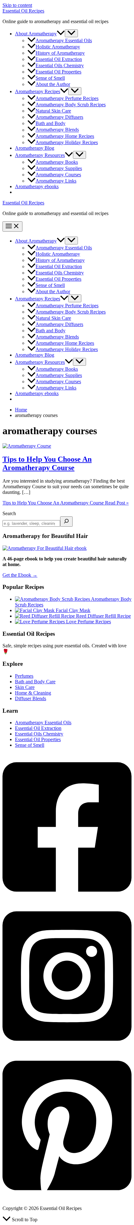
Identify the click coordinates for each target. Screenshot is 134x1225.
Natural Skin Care (53, 110)
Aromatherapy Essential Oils (64, 40)
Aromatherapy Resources (40, 155)
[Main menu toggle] (12, 226)
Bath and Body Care (35, 681)
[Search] (66, 521)
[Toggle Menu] (71, 33)
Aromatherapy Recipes (37, 91)
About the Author (53, 84)
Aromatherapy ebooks (37, 186)
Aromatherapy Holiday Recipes (67, 142)
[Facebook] (67, 899)
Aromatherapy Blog (34, 148)
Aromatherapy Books (57, 162)
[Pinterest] (67, 1197)
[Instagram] (67, 1048)
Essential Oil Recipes (23, 10)
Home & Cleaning (33, 692)
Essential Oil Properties (58, 71)
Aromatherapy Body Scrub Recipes (71, 104)
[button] (61, 33)
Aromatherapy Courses (58, 174)
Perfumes (24, 676)
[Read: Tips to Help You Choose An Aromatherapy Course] (26, 446)
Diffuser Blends (30, 698)
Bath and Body (50, 123)
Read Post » (65, 502)
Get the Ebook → (19, 575)
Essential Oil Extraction (59, 59)
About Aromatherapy (36, 33)
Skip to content (17, 5)
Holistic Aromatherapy (58, 46)
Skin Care (25, 687)
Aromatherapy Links (56, 180)
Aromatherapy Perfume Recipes (67, 98)
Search (9, 513)
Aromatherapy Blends (57, 130)
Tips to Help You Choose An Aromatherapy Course (47, 463)
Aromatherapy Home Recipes (65, 136)
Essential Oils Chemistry (60, 65)
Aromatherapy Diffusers (59, 117)
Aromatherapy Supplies (59, 168)
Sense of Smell (50, 78)
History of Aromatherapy (60, 53)
